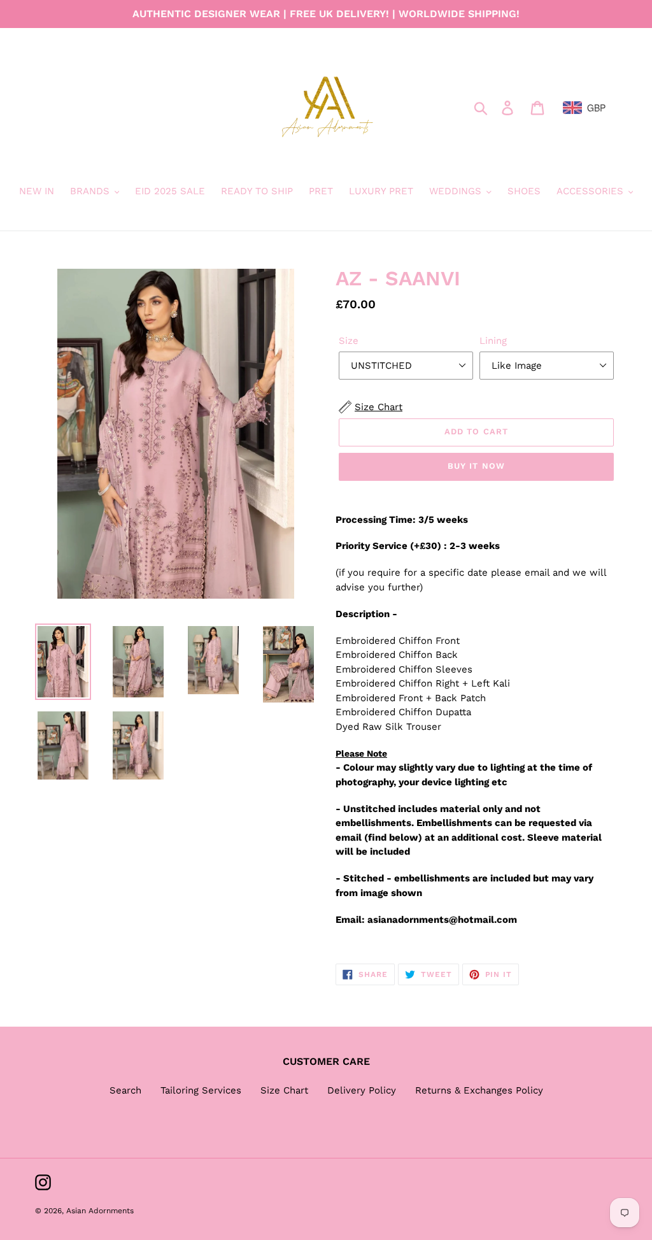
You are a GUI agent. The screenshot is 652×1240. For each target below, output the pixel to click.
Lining (493, 340)
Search (125, 1090)
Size (348, 340)
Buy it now (476, 466)
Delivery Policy (361, 1090)
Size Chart (284, 1090)
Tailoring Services (200, 1090)
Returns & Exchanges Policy (479, 1090)
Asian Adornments (100, 1210)
